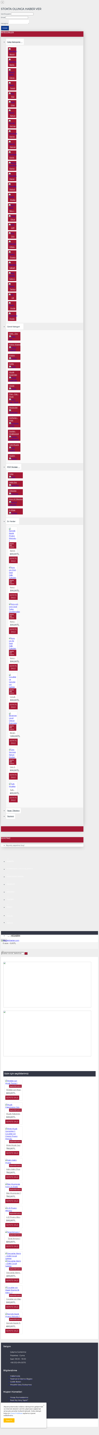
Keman (13, 126)
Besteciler (13, 408)
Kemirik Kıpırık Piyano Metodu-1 (13, 551)
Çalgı (11, 474)
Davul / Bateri (12, 78)
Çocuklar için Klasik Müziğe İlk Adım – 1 (14, 1299)
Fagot (12, 88)
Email (3, 17)
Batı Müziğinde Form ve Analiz (14, 1193)
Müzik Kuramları (13, 373)
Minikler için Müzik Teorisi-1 (14, 1090)
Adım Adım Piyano (14, 1169)
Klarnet (13, 147)
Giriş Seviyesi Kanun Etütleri (13, 767)
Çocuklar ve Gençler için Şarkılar (13, 697)
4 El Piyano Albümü (14, 1217)
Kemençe (12, 137)
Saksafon (12, 268)
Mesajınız (4, 23)
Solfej (11, 364)
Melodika (12, 189)
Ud (12, 298)
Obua (12, 219)
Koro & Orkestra (15, 499)
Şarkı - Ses (13, 334)
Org (12, 236)
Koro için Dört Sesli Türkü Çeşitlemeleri (13, 621)
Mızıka (12, 200)
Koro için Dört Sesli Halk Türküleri (13, 587)
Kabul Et (9, 1420)
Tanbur (13, 289)
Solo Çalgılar (12, 279)
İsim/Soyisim (6, 14)
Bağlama (12, 65)
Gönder (4, 28)
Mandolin (12, 179)
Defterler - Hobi (13, 419)
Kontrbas (12, 157)
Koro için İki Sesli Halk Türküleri (13, 658)
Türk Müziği (14, 445)
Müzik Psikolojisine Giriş (14, 1114)
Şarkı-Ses (13, 482)
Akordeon (12, 54)
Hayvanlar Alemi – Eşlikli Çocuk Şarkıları (14, 1273)
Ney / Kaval (12, 211)
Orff (12, 228)
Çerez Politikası (16, 1413)
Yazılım (12, 456)
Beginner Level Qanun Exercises (13, 733)
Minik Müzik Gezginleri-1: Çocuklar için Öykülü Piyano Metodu (14, 1145)
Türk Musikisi (13, 790)
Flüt (12, 97)
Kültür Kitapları (15, 345)
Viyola (12, 308)
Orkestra (12, 247)
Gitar (13, 105)
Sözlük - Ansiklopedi (14, 432)
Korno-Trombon (12, 168)
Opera (11, 386)
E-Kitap (12, 510)
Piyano (13, 257)
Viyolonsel (12, 319)
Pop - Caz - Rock (13, 395)
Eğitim (12, 355)
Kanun (12, 116)
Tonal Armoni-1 (14, 1238)
